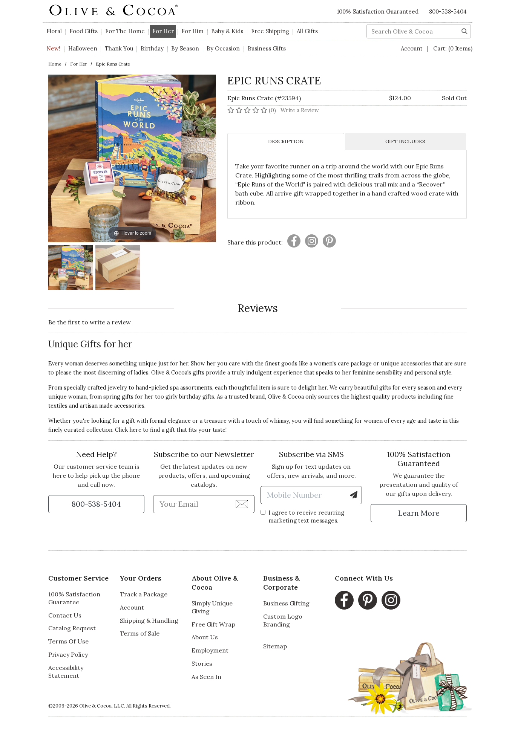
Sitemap (275, 646)
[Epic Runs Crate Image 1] (70, 268)
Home (54, 64)
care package (355, 363)
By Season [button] (185, 48)
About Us (205, 637)
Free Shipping (270, 31)
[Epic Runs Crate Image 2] (117, 268)
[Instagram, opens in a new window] (391, 600)
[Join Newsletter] (242, 503)
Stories (202, 663)
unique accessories (406, 363)
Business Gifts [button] (267, 48)
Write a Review (299, 110)
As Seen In (206, 676)
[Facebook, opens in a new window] (344, 600)
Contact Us (64, 615)
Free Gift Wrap (213, 624)
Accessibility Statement (65, 671)
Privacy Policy (68, 654)
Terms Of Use (68, 641)
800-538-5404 (448, 11)
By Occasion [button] (223, 48)
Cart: (452, 48)
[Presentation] (293, 241)
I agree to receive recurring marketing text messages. (306, 516)
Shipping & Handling (149, 620)
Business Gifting (286, 603)
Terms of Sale (139, 633)
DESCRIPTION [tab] (285, 141)
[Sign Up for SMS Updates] (353, 495)
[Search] (464, 30)
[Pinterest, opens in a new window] (367, 600)
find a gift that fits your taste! (188, 429)
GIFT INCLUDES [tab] (405, 141)
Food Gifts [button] (83, 31)
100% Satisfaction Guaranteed (377, 11)
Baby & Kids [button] (227, 31)
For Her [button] (163, 31)
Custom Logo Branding (282, 620)
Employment (210, 650)
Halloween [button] (82, 48)
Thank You (119, 48)
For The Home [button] (125, 31)
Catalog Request (72, 628)
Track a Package (143, 594)
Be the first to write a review (89, 322)
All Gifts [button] (307, 31)
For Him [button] (192, 31)
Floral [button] (54, 31)
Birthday (152, 48)
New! (53, 48)
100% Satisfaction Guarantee (74, 598)
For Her (78, 64)
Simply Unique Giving (212, 607)
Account (412, 48)
